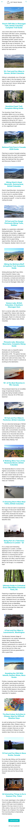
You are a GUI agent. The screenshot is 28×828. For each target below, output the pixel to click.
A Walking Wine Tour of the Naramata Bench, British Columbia (14, 463)
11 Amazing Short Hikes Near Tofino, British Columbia (14, 503)
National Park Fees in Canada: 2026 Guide (14, 148)
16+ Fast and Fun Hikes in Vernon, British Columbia (14, 72)
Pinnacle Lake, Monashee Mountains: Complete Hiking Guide (14, 344)
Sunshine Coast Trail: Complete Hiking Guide (14, 107)
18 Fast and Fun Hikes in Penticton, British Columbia (14, 419)
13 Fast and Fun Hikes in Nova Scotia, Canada (14, 754)
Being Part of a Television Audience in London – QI (14, 542)
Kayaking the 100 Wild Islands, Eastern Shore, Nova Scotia (14, 675)
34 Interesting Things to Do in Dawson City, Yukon (14, 795)
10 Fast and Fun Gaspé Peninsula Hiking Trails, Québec (14, 223)
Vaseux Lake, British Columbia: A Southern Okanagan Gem (14, 305)
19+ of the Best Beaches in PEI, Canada (14, 384)
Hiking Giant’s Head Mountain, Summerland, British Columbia (14, 184)
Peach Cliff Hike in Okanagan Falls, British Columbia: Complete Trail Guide (14, 26)
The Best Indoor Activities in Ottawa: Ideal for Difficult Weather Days (14, 716)
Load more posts (14, 820)
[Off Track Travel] (15, 2)
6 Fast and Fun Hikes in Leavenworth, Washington (14, 631)
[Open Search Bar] (26, 1)
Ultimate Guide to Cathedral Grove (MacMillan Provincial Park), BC (14, 587)
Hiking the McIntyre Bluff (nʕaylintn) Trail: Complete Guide (14, 266)
